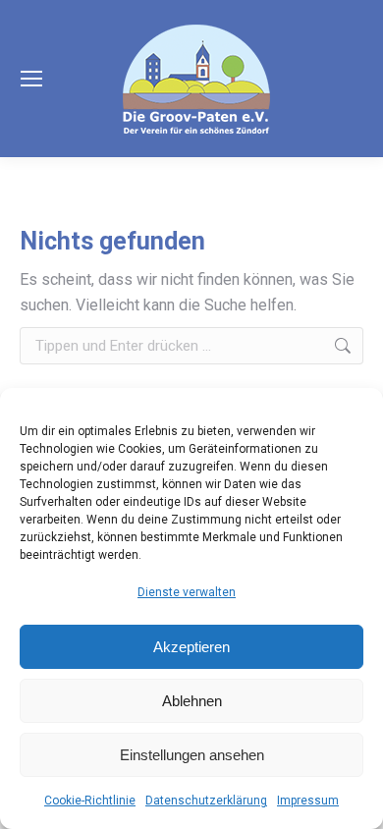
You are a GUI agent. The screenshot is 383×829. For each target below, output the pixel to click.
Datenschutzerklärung (206, 800)
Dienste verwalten (186, 592)
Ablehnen (192, 700)
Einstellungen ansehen (192, 754)
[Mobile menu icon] (31, 78)
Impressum (308, 800)
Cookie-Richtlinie (90, 800)
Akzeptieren (191, 646)
